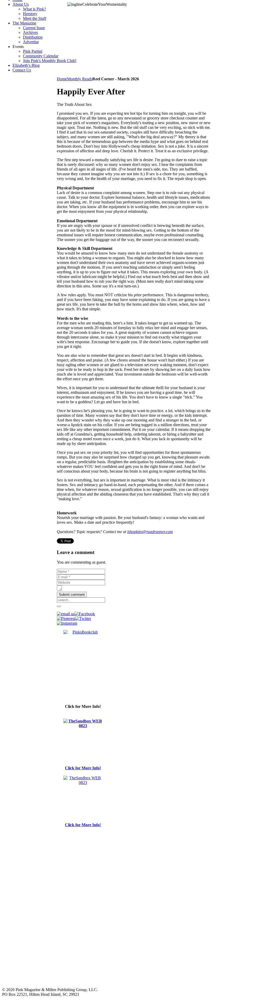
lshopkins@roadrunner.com (150, 531)
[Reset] (59, 606)
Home (62, 79)
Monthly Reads (79, 79)
